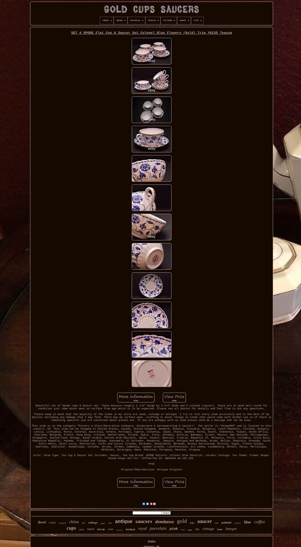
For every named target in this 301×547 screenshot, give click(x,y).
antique (123, 521)
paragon (119, 530)
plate (81, 529)
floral (42, 522)
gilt (83, 523)
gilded (190, 530)
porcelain (158, 528)
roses (183, 530)
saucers (143, 521)
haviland (130, 529)
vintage (208, 528)
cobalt (52, 522)
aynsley (237, 523)
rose (110, 529)
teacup (101, 529)
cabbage (93, 522)
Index (152, 541)
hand (90, 529)
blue (247, 522)
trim (192, 523)
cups (71, 528)
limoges (231, 529)
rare (216, 523)
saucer (204, 521)
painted (226, 522)
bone (219, 529)
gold (182, 521)
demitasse (164, 521)
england (62, 523)
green (103, 523)
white (110, 523)
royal (142, 528)
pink (174, 529)
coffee (259, 521)
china (74, 521)
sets (197, 529)
